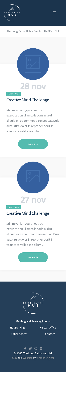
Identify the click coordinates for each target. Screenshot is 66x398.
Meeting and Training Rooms (33, 321)
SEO (14, 358)
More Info (33, 144)
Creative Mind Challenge (27, 100)
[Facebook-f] (25, 348)
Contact (50, 334)
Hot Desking (17, 327)
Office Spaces (19, 334)
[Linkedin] (41, 348)
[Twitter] (30, 348)
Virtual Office (48, 327)
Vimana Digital (45, 358)
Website (27, 358)
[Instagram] (35, 348)
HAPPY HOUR (13, 93)
